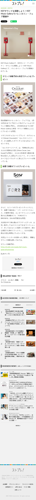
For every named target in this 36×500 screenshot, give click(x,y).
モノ (22, 280)
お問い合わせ (18, 487)
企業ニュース (18, 489)
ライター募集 (27, 487)
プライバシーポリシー (14, 484)
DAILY (6, 305)
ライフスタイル (6, 282)
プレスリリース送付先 (27, 484)
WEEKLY (18, 305)
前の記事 (3, 290)
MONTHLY (29, 305)
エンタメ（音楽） (13, 280)
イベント (3, 280)
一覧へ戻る (18, 290)
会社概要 (5, 484)
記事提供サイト (9, 487)
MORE (18, 425)
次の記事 (32, 290)
